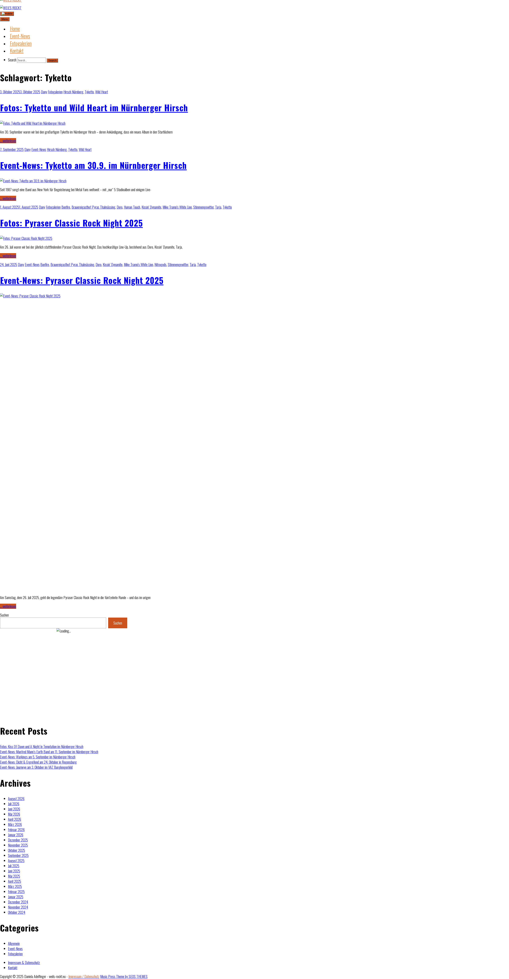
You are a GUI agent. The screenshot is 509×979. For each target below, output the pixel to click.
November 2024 (18, 907)
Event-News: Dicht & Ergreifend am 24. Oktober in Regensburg (38, 762)
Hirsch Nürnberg (73, 91)
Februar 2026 (16, 829)
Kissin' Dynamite (151, 207)
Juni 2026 (14, 808)
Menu (5, 19)
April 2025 (14, 881)
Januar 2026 (15, 834)
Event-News (38, 149)
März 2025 (15, 886)
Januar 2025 (15, 896)
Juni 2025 (14, 870)
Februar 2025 (16, 891)
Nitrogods (160, 264)
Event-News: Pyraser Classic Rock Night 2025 (81, 280)
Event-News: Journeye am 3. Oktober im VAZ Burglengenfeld (36, 767)
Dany (44, 91)
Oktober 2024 (16, 912)
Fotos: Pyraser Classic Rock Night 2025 (71, 223)
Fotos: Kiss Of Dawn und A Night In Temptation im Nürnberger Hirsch (41, 746)
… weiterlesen (8, 140)
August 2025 (16, 860)
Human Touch (132, 207)
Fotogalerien (55, 91)
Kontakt (12, 967)
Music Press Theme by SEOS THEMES (124, 976)
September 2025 (18, 855)
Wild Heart (101, 91)
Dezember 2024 (18, 901)
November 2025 (18, 845)
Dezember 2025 (18, 839)
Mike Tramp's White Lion (177, 207)
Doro (119, 207)
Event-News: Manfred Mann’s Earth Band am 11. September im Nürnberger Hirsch (49, 751)
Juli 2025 (13, 865)
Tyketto (89, 91)
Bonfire (65, 207)
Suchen (4, 615)
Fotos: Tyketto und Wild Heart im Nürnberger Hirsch (94, 107)
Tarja (218, 207)
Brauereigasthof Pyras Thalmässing (93, 207)
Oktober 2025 (16, 850)
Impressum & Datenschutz (24, 962)
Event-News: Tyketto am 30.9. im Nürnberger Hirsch (93, 165)
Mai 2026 (14, 814)
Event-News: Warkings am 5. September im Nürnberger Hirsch (37, 756)
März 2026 (15, 824)
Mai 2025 (14, 876)
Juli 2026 (13, 803)
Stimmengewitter (203, 207)
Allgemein (14, 943)
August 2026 (16, 798)
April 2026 (14, 819)
